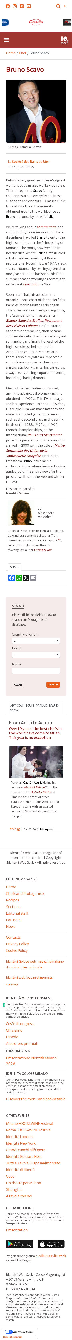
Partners (13, 920)
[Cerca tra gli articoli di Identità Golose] (59, 6)
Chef (22, 53)
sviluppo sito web (52, 1255)
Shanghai (14, 1189)
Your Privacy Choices (23, 1332)
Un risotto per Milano (23, 1183)
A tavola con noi (19, 1196)
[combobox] (36, 671)
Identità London (19, 1136)
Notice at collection (12, 1337)
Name (16, 664)
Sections (13, 906)
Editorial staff (17, 913)
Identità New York (21, 1143)
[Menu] (7, 40)
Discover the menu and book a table (35, 1099)
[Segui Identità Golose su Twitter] (21, 6)
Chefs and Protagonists (25, 893)
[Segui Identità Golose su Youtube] (28, 6)
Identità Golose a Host (24, 1156)
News (10, 926)
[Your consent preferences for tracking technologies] (4, 1005)
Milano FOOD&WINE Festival (29, 1123)
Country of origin (25, 634)
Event (16, 648)
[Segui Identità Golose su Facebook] (7, 6)
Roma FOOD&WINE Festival (28, 1130)
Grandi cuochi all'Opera (25, 1150)
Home (11, 53)
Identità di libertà (20, 1169)
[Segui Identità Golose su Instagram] (14, 6)
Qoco (10, 1176)
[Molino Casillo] (36, 22)
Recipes (12, 900)
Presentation (17, 1230)
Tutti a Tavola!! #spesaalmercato (33, 1163)
